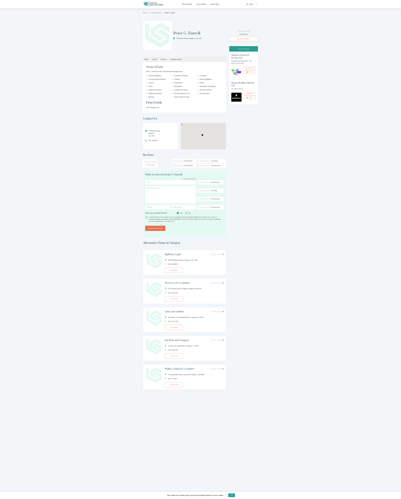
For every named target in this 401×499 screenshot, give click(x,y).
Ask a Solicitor (201, 4)
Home (145, 13)
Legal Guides (214, 4)
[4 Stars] (206, 182)
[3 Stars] (204, 182)
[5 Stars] (208, 182)
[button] (202, 135)
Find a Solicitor (187, 4)
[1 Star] (200, 182)
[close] (256, 4)
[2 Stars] (202, 182)
